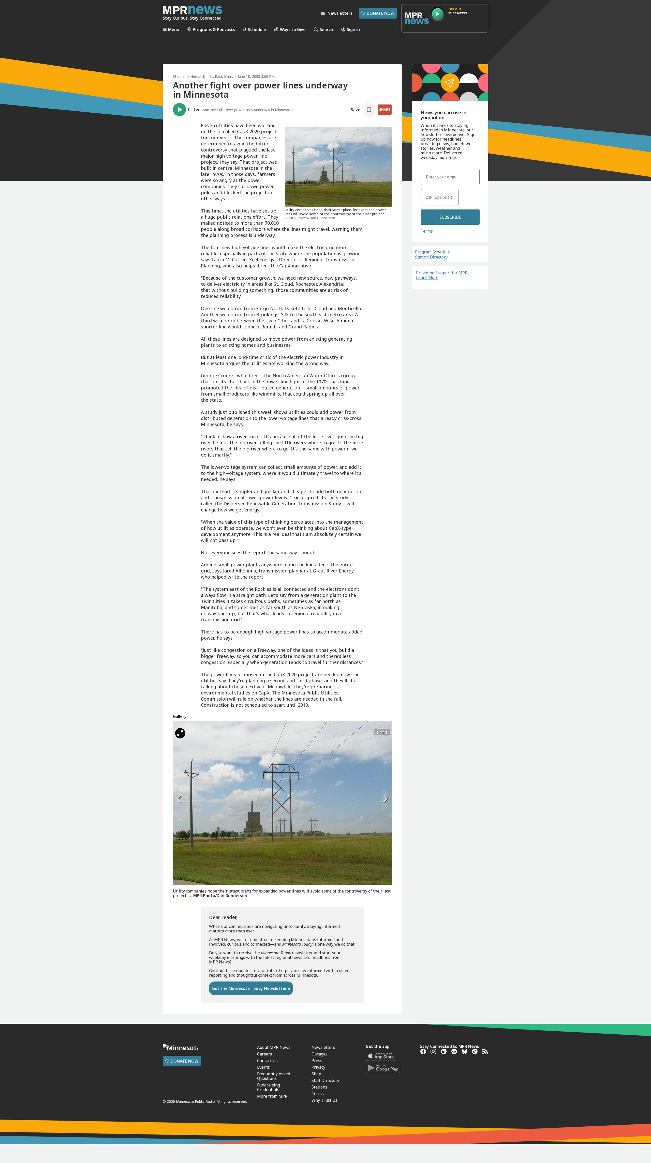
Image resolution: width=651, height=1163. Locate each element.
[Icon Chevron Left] (179, 798)
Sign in (353, 29)
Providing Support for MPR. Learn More (442, 275)
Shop (316, 1074)
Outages (320, 1054)
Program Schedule (432, 252)
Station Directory (431, 257)
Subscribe (450, 217)
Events (263, 1067)
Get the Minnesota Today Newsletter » (251, 988)
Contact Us (267, 1060)
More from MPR (272, 1096)
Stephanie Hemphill (189, 76)
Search (326, 29)
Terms (427, 231)
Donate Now (377, 13)
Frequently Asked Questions (273, 1076)
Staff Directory (325, 1080)
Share (384, 109)
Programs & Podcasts (214, 29)
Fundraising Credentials (268, 1087)
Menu (173, 29)
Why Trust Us (324, 1100)
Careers (264, 1054)
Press (317, 1060)
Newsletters (323, 1047)
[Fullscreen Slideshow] (180, 733)
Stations (319, 1087)
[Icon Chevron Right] (385, 798)
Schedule (257, 29)
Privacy (318, 1067)
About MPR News (273, 1047)
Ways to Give (293, 29)
